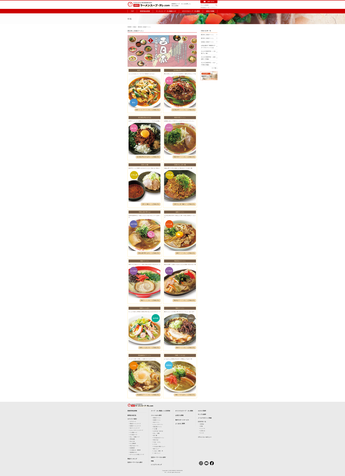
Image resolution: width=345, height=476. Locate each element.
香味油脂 (132, 439)
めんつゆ (132, 441)
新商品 (202, 424)
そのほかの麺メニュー (159, 446)
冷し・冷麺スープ (135, 437)
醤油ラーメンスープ (135, 423)
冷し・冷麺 (156, 433)
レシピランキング (156, 464)
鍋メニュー (156, 448)
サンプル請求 (202, 414)
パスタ (155, 444)
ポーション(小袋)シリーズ (137, 454)
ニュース (202, 428)
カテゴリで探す (132, 419)
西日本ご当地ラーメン (207, 34)
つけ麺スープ (133, 432)
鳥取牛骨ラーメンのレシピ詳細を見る (184, 157)
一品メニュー (157, 453)
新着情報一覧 (202, 421)
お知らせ (202, 430)
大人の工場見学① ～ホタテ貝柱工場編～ (208, 63)
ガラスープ (133, 421)
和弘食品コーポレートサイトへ (209, 7)
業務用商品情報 (132, 410)
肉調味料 (132, 448)
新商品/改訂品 (132, 415)
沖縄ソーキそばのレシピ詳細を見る (185, 394)
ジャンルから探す (156, 415)
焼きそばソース (134, 445)
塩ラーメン (156, 422)
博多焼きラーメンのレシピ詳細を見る (184, 300)
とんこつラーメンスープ (136, 430)
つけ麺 (155, 428)
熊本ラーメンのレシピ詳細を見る (185, 347)
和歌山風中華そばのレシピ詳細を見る (148, 253)
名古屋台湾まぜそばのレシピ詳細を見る (148, 157)
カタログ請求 (202, 410)
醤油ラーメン (157, 417)
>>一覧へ (214, 68)
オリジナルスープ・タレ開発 (184, 410)
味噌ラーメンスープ (135, 426)
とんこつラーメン (158, 424)
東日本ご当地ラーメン (207, 38)
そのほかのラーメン (158, 437)
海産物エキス (133, 452)
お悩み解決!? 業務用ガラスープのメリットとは (208, 46)
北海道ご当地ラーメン (207, 42)
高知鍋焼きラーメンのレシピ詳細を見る (148, 394)
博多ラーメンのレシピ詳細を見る (150, 300)
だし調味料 (133, 443)
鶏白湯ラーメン (157, 426)
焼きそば (155, 439)
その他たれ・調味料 (135, 450)
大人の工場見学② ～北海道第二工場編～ (208, 58)
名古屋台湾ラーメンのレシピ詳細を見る (183, 109)
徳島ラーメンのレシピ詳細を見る (185, 253)
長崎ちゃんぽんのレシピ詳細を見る (149, 347)
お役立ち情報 (179, 415)
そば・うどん (157, 442)
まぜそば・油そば (158, 431)
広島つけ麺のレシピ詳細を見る (150, 204)
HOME (130, 27)
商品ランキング (132, 458)
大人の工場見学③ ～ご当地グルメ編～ (208, 52)
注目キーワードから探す (135, 462)
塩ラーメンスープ (135, 428)
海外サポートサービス (182, 420)
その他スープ (133, 434)
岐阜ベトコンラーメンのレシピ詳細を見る (147, 109)
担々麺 (155, 435)
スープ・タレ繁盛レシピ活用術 (160, 410)
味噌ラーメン (157, 420)
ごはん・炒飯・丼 (158, 451)
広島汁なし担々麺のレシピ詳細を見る (184, 204)
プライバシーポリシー (205, 437)
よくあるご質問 (180, 423)
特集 (134, 27)
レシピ (202, 433)
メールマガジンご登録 (205, 418)
